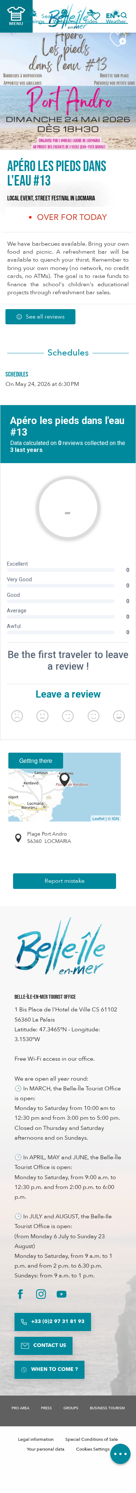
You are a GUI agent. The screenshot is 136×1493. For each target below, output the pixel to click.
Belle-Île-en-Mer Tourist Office (45, 997)
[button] (113, 16)
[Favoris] (95, 16)
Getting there (35, 760)
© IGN (113, 818)
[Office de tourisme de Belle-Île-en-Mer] (60, 945)
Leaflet (98, 818)
